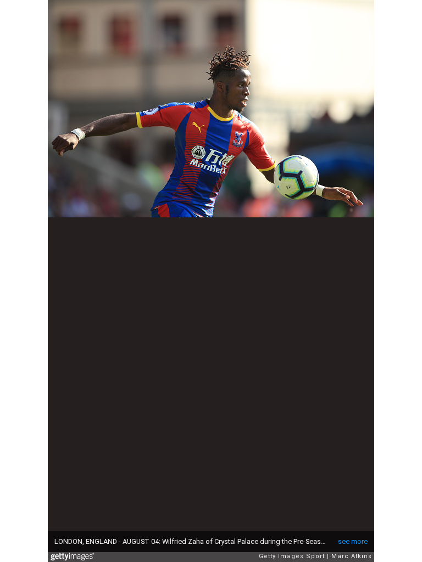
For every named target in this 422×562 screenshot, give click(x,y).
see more (353, 541)
